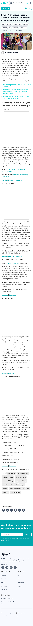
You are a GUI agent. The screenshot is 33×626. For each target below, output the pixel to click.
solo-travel (11, 473)
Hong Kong (21, 582)
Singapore (20, 586)
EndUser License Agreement (8, 613)
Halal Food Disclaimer (7, 598)
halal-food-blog (8, 477)
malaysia (5, 493)
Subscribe (27, 534)
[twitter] (8, 510)
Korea (19, 579)
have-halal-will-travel (10, 485)
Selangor (15, 27)
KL (9, 27)
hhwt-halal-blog (8, 481)
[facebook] (4, 510)
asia (27, 489)
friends (5, 489)
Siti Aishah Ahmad (11, 53)
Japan (19, 575)
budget (21, 485)
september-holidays (17, 489)
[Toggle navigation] (31, 3)
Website (4, 180)
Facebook (11, 180)
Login (27, 3)
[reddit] (20, 510)
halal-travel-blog (23, 473)
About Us (3, 579)
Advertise (3, 575)
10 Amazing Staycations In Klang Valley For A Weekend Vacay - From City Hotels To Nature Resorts (17, 92)
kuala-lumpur (15, 493)
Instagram (19, 180)
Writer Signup (5, 589)
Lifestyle (25, 24)
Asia (3, 24)
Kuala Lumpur (17, 24)
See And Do (23, 27)
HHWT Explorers (5, 586)
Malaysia (9, 24)
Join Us (3, 582)
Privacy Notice (5, 540)
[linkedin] (12, 510)
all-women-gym (21, 477)
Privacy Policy (21, 613)
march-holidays (21, 481)
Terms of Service (21, 539)
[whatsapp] (16, 510)
